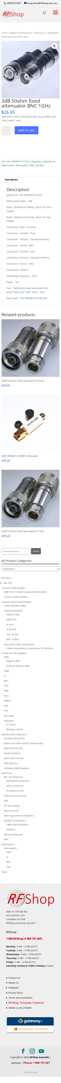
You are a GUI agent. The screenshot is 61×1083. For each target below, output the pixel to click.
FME (6, 690)
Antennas (6, 773)
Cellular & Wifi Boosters (16, 768)
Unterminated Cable (15, 605)
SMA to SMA (13, 614)
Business (6, 577)
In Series (11, 724)
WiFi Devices (10, 763)
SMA (6, 657)
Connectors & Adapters (14, 653)
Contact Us (14, 977)
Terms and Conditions (20, 997)
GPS (6, 800)
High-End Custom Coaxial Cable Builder (25, 591)
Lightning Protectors (17, 824)
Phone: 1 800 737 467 (36, 1063)
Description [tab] (11, 179)
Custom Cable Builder (13, 588)
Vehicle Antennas (13, 834)
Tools (4, 872)
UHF (6, 710)
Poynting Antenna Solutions (19, 815)
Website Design (30, 1072)
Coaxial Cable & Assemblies (16, 601)
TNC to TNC (12, 634)
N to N (9, 624)
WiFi (6, 839)
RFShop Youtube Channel (26, 1003)
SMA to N (11, 619)
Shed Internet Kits (14, 758)
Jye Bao (40, 165)
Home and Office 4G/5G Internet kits (23, 743)
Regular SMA (13, 660)
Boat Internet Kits (13, 748)
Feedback (13, 987)
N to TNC (11, 629)
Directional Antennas (17, 780)
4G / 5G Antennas (13, 776)
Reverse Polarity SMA (17, 665)
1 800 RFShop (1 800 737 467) (24, 938)
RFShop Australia (39, 1057)
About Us (13, 982)
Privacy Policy (15, 992)
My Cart (8, 582)
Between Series (14, 729)
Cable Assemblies (13, 610)
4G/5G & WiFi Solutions (13, 734)
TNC (6, 685)
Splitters (10, 829)
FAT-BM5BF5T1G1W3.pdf (33, 298)
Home (4, 32)
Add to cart (26, 130)
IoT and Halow (11, 805)
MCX (6, 695)
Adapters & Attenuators (20, 32)
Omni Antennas (14, 785)
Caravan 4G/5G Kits (14, 738)
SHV (6, 705)
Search (36, 551)
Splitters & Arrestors (15, 820)
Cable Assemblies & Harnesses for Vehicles (29, 648)
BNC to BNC (12, 639)
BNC (32, 165)
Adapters (9, 720)
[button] (54, 46)
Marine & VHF (11, 810)
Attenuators (40, 32)
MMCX (7, 700)
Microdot (9, 715)
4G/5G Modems (12, 753)
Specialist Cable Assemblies (19, 644)
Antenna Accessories (15, 795)
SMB (6, 670)
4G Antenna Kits (15, 790)
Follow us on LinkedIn (20, 1007)
